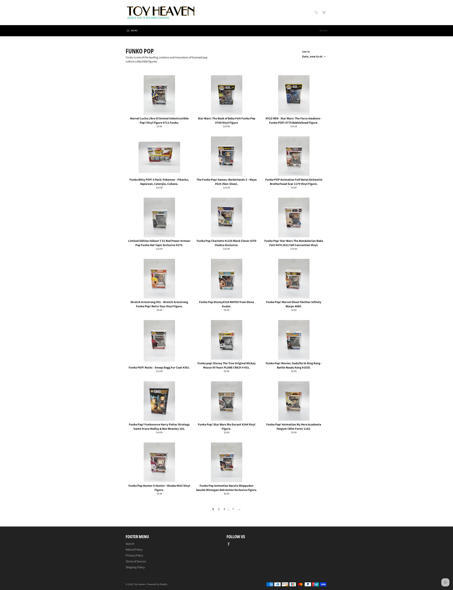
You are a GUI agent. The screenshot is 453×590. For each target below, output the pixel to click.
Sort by (306, 52)
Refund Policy (134, 550)
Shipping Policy (135, 567)
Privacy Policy (134, 555)
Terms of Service (136, 561)
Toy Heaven (140, 584)
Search (130, 544)
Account (323, 30)
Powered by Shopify (157, 584)
